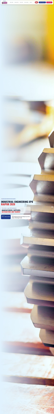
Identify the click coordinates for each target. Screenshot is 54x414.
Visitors (21, 2)
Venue (31, 2)
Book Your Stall (42, 2)
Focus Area (26, 2)
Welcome (11, 2)
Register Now (49, 2)
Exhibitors (17, 2)
